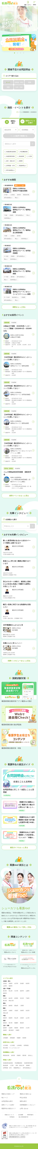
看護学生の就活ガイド (9, 1108)
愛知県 (16, 1005)
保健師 (18, 1038)
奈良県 (27, 1010)
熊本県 (22, 1028)
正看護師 (5, 1038)
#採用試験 (22, 825)
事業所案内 (30, 1114)
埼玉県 (22, 998)
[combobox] (10, 130)
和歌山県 (5, 1013)
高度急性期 (6, 1055)
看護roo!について (9, 1114)
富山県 (10, 991)
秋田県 (27, 983)
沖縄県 (17, 1030)
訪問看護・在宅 (7, 1068)
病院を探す (23, 1101)
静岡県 (10, 1005)
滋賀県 (5, 1010)
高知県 (22, 1023)
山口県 (27, 1018)
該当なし (30, 1055)
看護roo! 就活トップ (8, 1094)
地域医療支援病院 (8, 1063)
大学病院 (5, 1045)
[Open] (28, 526)
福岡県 (5, 1028)
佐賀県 (10, 1028)
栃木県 (10, 998)
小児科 (12, 1065)
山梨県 (27, 991)
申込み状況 (23, 1097)
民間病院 (26, 1045)
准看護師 (12, 1038)
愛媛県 (16, 1023)
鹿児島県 (11, 1030)
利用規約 (12, 1117)
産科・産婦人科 (20, 1065)
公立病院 (12, 1045)
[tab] (10, 122)
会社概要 (20, 1114)
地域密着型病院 (28, 1063)
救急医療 (5, 1065)
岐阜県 (5, 1005)
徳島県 (5, 1023)
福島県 (10, 986)
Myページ (5, 1097)
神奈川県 (11, 1000)
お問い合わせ (24, 1108)
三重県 (22, 1005)
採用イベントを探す (8, 1105)
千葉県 (27, 998)
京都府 (10, 1010)
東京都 (5, 1000)
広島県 (22, 1018)
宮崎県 (5, 1030)
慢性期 (24, 1055)
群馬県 (16, 998)
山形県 (5, 986)
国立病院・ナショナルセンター (11, 1048)
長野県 (5, 993)
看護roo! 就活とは (25, 1094)
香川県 (10, 1023)
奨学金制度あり (27, 1068)
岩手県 (16, 983)
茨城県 (5, 998)
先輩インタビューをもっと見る (19, 661)
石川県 (16, 991)
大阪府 (16, 1010)
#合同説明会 (7, 795)
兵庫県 (22, 1010)
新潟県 (5, 991)
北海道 (5, 983)
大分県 (27, 1028)
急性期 (13, 1055)
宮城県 (22, 983)
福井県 (22, 991)
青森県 (10, 983)
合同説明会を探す (7, 1101)
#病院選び (22, 810)
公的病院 (19, 1045)
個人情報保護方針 (23, 1117)
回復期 (18, 1055)
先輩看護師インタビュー (27, 1105)
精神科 (28, 1065)
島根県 (10, 1018)
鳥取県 (5, 1018)
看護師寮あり (17, 1068)
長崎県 (16, 1028)
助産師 (24, 1038)
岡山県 (16, 1018)
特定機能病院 (18, 1063)
